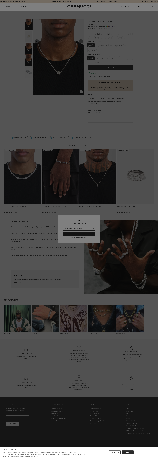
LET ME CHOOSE (115, 452)
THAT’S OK (128, 452)
